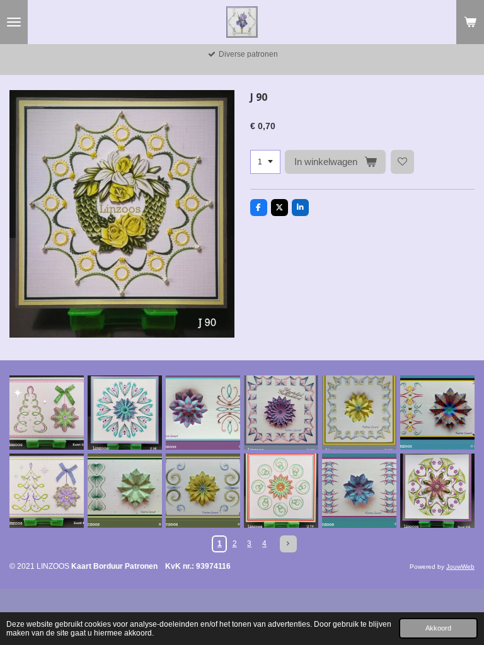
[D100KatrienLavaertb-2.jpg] (281, 413)
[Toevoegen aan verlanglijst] (403, 162)
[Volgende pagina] (288, 543)
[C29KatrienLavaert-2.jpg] (203, 413)
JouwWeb (460, 566)
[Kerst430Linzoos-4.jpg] (47, 491)
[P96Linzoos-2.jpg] (125, 413)
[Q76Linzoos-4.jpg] (281, 491)
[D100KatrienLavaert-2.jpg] (359, 413)
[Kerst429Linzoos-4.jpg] (47, 413)
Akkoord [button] (438, 628)
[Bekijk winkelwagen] (470, 22)
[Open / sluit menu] (14, 22)
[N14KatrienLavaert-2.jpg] (125, 491)
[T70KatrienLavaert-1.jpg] (359, 491)
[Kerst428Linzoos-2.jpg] (437, 491)
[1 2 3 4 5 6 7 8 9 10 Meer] (265, 162)
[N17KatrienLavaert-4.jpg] (203, 491)
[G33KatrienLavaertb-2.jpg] (437, 413)
